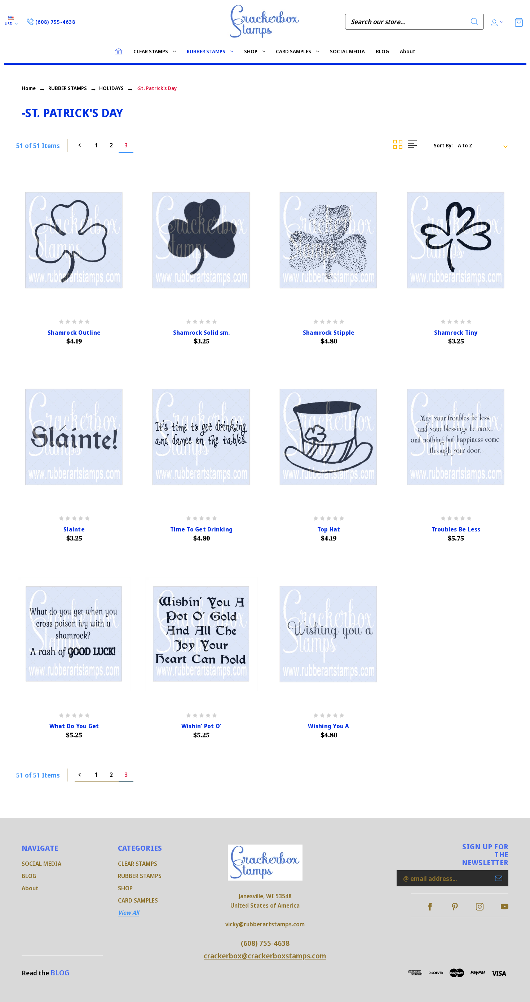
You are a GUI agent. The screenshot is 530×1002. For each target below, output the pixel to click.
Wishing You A (328, 726)
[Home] (118, 51)
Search (474, 22)
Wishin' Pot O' (201, 726)
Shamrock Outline (74, 333)
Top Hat (328, 529)
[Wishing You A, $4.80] (328, 634)
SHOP (250, 51)
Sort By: (443, 145)
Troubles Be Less (456, 529)
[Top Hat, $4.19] (328, 437)
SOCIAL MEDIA (347, 51)
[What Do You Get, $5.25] (74, 634)
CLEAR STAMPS (150, 51)
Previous (82, 145)
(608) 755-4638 (265, 943)
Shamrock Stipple (329, 333)
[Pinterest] (455, 906)
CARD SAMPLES (293, 51)
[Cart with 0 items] (518, 21)
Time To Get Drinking (201, 529)
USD (9, 23)
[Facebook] (430, 906)
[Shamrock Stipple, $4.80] (328, 240)
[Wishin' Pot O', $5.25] (201, 634)
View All (128, 913)
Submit (498, 878)
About (407, 51)
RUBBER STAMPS (206, 51)
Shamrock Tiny (455, 333)
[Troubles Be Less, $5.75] (455, 437)
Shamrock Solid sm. (201, 333)
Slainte (74, 529)
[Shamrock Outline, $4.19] (74, 240)
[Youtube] (504, 906)
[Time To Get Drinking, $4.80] (201, 437)
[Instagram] (479, 906)
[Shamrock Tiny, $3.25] (455, 240)
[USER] (496, 22)
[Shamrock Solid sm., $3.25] (201, 240)
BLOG (382, 51)
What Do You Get (74, 726)
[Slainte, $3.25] (74, 437)
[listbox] (485, 145)
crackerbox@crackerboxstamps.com (265, 956)
